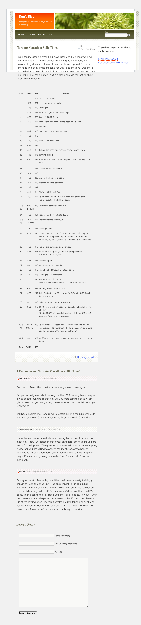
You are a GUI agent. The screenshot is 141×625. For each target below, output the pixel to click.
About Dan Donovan (41, 34)
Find (107, 31)
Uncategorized (85, 357)
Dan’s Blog (26, 16)
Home (21, 34)
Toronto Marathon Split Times (37, 47)
